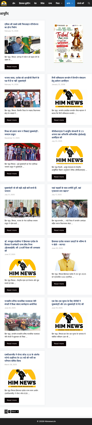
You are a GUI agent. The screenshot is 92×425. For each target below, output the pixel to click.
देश (35, 3)
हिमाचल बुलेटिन (24, 3)
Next (15, 411)
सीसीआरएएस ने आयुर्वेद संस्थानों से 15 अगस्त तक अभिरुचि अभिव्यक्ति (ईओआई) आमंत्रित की (69, 134)
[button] (89, 3)
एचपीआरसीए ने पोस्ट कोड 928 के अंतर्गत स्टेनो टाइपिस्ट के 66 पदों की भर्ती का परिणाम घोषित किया (22, 357)
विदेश (42, 3)
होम (14, 3)
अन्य (68, 3)
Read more (12, 66)
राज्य (50, 3)
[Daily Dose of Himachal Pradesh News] (4, 3)
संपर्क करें (80, 3)
